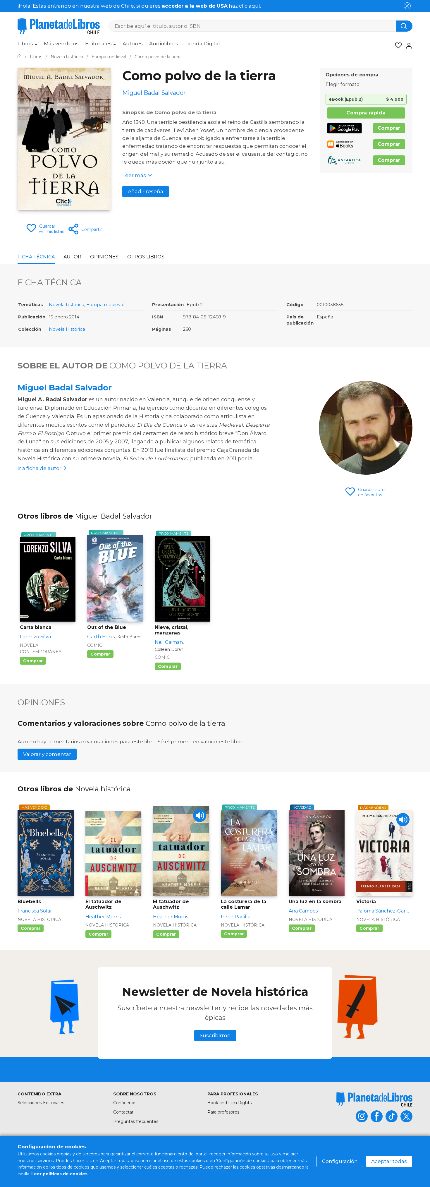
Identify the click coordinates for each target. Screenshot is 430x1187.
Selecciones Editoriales (41, 1102)
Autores (133, 44)
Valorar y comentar (47, 754)
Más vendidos (61, 44)
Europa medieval (105, 304)
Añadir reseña (145, 191)
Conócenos (124, 1102)
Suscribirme (215, 1035)
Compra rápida (366, 113)
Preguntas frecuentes (135, 1121)
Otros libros (145, 257)
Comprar (389, 128)
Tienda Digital (202, 44)
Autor (72, 257)
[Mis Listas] (396, 45)
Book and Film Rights (229, 1102)
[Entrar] (407, 45)
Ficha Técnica (36, 257)
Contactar (123, 1112)
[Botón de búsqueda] (404, 26)
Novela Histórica (67, 329)
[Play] (199, 815)
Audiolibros (163, 44)
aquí (254, 6)
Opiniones (104, 257)
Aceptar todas (389, 1161)
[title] (374, 1099)
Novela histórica (66, 304)
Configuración (340, 1161)
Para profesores (223, 1112)
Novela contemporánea (40, 648)
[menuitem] (27, 45)
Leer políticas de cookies (59, 1173)
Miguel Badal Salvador (65, 387)
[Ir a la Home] (19, 56)
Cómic (94, 645)
